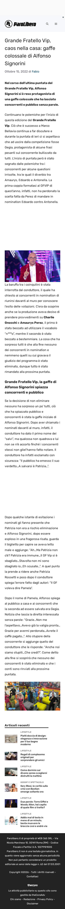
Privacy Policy (45, 899)
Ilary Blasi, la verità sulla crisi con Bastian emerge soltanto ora (34, 789)
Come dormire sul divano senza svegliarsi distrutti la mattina (34, 773)
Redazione (29, 899)
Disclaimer (32, 903)
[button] (47, 24)
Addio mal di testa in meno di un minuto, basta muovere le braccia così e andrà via (34, 822)
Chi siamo (15, 899)
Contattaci (32, 876)
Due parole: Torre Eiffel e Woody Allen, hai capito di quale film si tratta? (34, 804)
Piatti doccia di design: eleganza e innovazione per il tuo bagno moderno (34, 740)
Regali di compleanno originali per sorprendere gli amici (33, 757)
